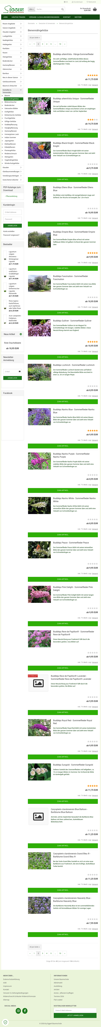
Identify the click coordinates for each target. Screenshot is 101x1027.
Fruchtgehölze (10, 118)
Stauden (6, 167)
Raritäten (6, 48)
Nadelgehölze (8, 40)
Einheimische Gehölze (13, 115)
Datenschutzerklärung (11, 979)
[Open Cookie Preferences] (5, 1022)
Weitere (78, 17)
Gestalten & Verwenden (7, 91)
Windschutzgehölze (12, 163)
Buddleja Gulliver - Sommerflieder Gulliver (72, 320)
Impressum (7, 986)
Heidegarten (7, 44)
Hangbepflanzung (11, 128)
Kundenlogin (78, 2)
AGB (4, 983)
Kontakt (67, 17)
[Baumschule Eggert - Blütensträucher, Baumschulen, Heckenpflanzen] (13, 9)
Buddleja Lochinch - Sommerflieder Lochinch (74, 365)
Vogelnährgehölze (11, 160)
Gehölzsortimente (9, 82)
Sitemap (6, 1000)
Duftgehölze (9, 112)
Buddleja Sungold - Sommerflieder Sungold (73, 765)
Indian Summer (10, 137)
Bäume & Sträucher (10, 86)
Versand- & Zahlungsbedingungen (44, 17)
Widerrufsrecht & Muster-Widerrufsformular (19, 996)
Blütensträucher (10, 102)
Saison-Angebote (9, 28)
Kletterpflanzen (10, 144)
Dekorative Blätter (11, 108)
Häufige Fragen (18, 17)
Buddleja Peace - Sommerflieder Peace (71, 542)
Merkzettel (92, 2)
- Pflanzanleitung (11, 196)
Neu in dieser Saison (10, 77)
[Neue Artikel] (21, 334)
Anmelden (12, 226)
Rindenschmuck (11, 154)
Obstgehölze (7, 57)
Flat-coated (58, 1000)
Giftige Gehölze (10, 121)
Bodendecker (7, 61)
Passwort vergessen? (11, 235)
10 (60, 44)
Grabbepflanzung (11, 125)
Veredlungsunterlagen (11, 176)
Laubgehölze (7, 36)
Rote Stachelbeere (12, 343)
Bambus (6, 73)
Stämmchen (7, 69)
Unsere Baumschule (61, 979)
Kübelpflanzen (10, 147)
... (55, 44)
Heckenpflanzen (9, 65)
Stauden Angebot (9, 32)
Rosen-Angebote (9, 24)
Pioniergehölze (10, 150)
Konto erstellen (8, 231)
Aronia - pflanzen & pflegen (64, 993)
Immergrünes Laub (12, 134)
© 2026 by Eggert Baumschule (50, 1024)
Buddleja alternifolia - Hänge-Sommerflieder (73, 54)
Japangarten (9, 141)
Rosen (5, 53)
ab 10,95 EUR (12, 348)
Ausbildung (58, 986)
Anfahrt (56, 990)
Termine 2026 (59, 996)
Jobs (5, 17)
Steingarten (9, 157)
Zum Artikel (62, 91)
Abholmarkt (58, 983)
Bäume (7, 96)
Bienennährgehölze (11, 99)
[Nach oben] (94, 1023)
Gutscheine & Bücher (10, 180)
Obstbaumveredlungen (11, 172)
